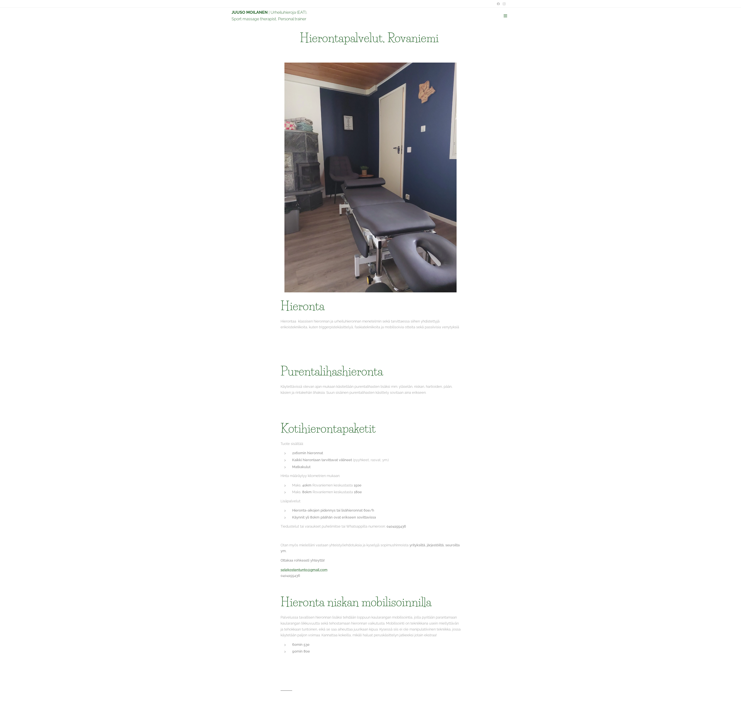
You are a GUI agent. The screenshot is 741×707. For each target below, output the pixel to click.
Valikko (506, 16)
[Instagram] (504, 4)
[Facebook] (498, 4)
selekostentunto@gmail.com (304, 570)
